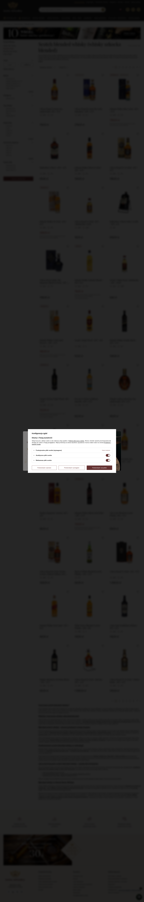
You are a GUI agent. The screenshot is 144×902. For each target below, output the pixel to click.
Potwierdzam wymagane (71, 467)
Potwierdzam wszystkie (99, 467)
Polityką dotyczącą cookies (76, 441)
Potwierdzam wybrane (44, 467)
